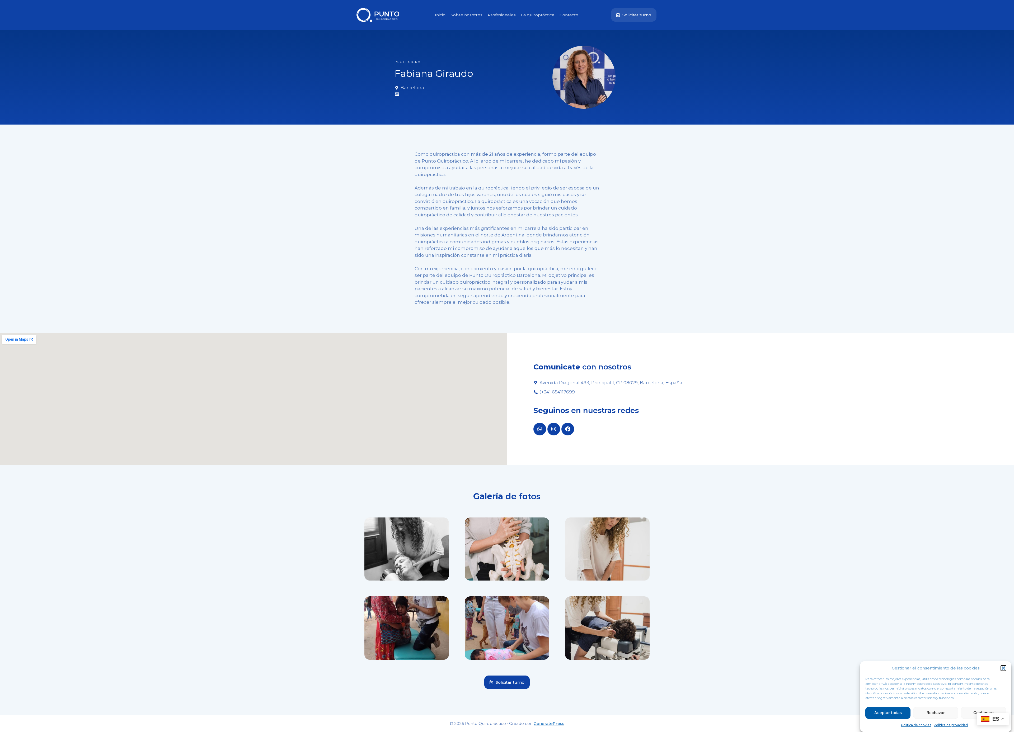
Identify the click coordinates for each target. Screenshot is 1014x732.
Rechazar (936, 712)
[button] (1003, 668)
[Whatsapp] (539, 429)
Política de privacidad (951, 725)
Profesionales (502, 14)
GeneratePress (549, 723)
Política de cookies (916, 725)
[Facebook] (567, 429)
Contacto (569, 14)
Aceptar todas (888, 712)
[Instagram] (553, 429)
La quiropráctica (537, 14)
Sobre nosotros (466, 14)
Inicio (440, 14)
